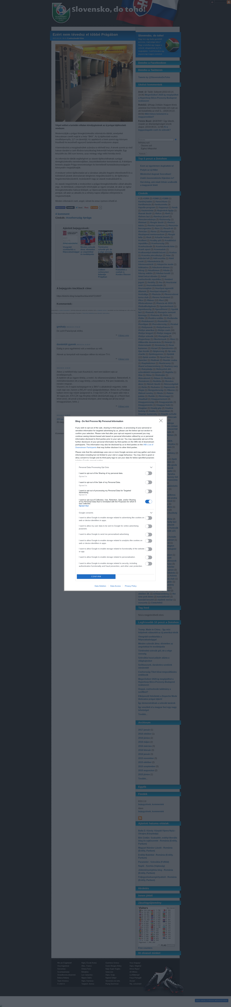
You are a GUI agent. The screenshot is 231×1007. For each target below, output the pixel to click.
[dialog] (115, 503)
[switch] (148, 473)
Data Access (115, 586)
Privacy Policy (130, 586)
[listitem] (115, 467)
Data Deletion (100, 586)
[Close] (161, 421)
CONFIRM (96, 577)
